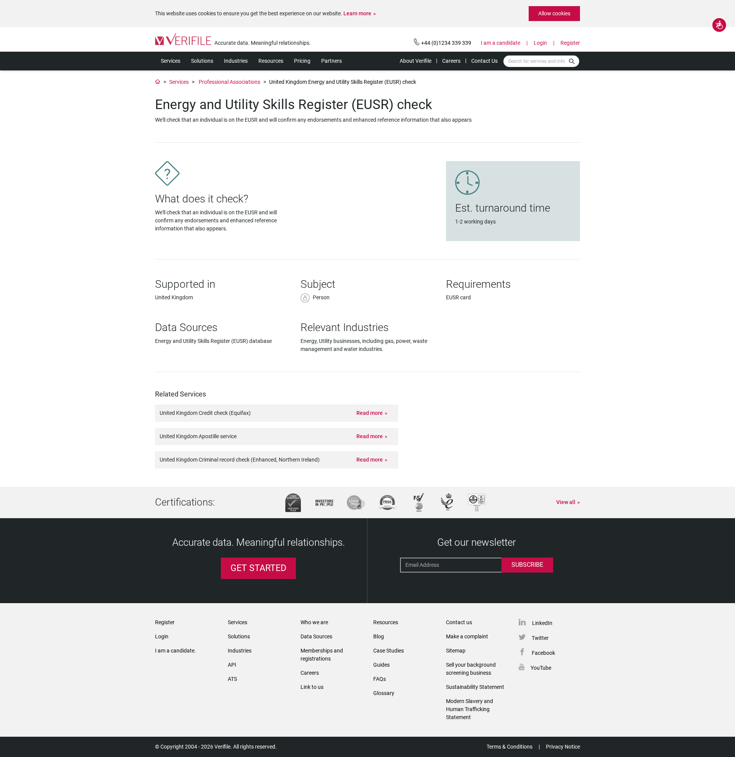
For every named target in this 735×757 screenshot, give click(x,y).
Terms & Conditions (509, 747)
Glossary (383, 693)
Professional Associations (229, 82)
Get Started (258, 568)
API (232, 665)
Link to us (312, 687)
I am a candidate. (175, 651)
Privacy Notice (563, 747)
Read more (369, 413)
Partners (331, 61)
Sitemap (456, 651)
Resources (270, 61)
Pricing (302, 61)
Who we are (314, 622)
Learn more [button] (357, 13)
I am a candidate (500, 43)
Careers (451, 61)
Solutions (202, 61)
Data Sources (316, 636)
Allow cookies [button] (554, 13)
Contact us (459, 622)
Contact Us (484, 61)
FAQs (379, 679)
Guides (381, 665)
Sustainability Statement (475, 687)
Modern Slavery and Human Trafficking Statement (469, 709)
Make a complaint (467, 636)
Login (540, 43)
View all (565, 502)
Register (570, 43)
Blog (378, 636)
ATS (232, 679)
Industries (236, 61)
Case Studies (388, 651)
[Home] (157, 82)
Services (170, 61)
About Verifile (415, 61)
